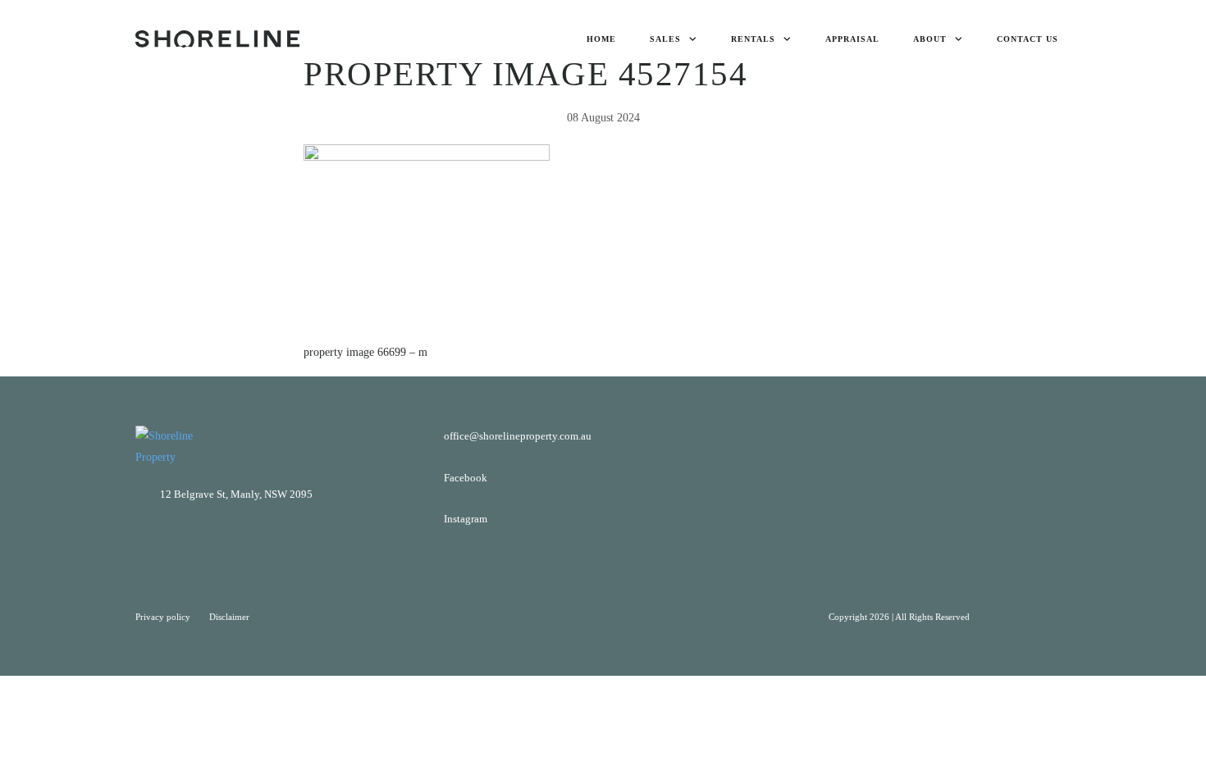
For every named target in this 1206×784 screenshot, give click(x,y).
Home (601, 38)
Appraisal (852, 38)
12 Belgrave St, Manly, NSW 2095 (236, 494)
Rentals (753, 38)
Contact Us (1027, 38)
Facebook (465, 478)
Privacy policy (164, 617)
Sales (665, 38)
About (930, 38)
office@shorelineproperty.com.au (518, 436)
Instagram (465, 519)
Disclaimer (229, 617)
